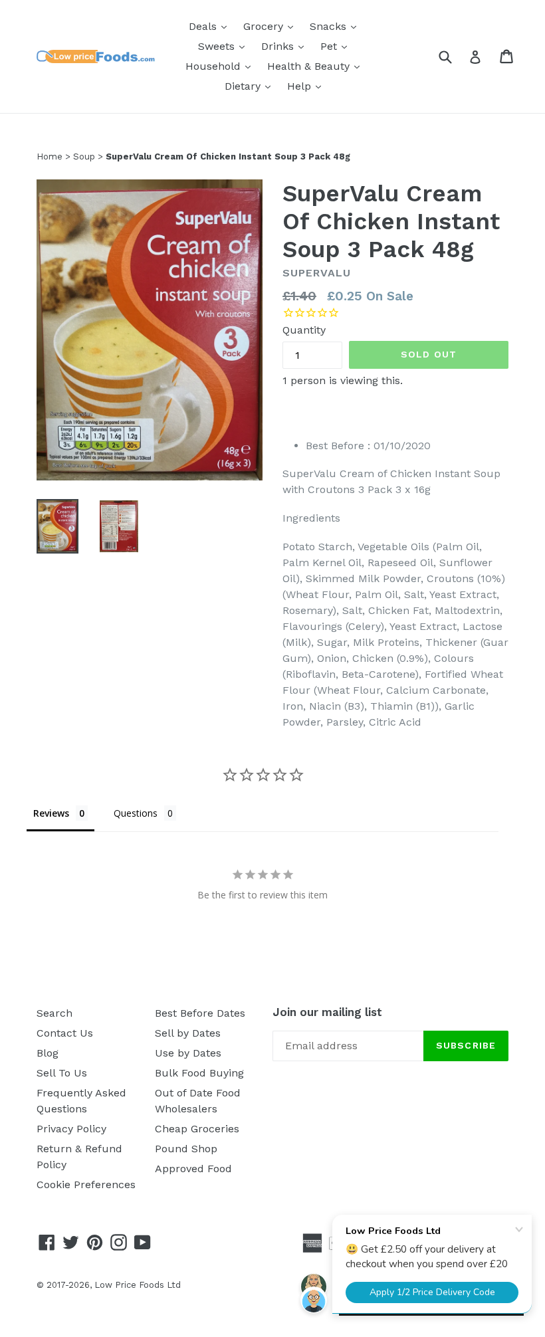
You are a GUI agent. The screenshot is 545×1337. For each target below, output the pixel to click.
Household (221, 65)
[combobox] (453, 56)
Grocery (271, 26)
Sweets (224, 45)
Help (307, 85)
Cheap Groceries (197, 1128)
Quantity (304, 330)
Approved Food (193, 1168)
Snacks (336, 26)
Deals (211, 26)
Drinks (285, 45)
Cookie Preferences (86, 1184)
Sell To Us (62, 1073)
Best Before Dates (200, 1013)
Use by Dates (188, 1053)
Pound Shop (186, 1148)
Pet (337, 45)
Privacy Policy (71, 1128)
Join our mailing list (327, 1012)
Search (54, 1013)
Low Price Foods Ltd (137, 1285)
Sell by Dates (188, 1033)
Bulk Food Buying (199, 1073)
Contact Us (65, 1033)
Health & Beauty (316, 65)
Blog (47, 1053)
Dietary (251, 85)
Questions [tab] (136, 813)
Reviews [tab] (51, 813)
